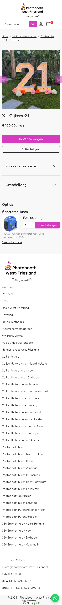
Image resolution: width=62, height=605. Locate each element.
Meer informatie (12, 242)
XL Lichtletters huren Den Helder (22, 419)
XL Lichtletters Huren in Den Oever (23, 426)
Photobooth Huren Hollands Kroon (23, 509)
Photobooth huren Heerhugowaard (24, 482)
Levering (7, 315)
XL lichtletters (10, 356)
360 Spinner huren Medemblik (20, 544)
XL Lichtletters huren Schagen (20, 384)
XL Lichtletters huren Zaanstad (21, 412)
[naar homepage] (31, 11)
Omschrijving (16, 184)
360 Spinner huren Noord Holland (23, 523)
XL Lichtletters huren (24, 36)
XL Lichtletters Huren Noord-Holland (25, 363)
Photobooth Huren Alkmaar (19, 516)
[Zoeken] (33, 24)
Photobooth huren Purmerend (21, 475)
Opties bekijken (31, 149)
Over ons (7, 287)
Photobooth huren (13, 447)
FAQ (5, 301)
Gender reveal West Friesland (20, 349)
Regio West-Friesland (15, 308)
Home (5, 36)
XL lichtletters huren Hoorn (18, 370)
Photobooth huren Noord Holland (23, 454)
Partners (7, 294)
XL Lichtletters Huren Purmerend (22, 398)
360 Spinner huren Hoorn (17, 530)
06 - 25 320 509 (13, 560)
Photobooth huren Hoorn (18, 461)
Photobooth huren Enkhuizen (20, 489)
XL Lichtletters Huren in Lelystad (22, 433)
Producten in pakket (22, 166)
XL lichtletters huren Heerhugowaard (25, 391)
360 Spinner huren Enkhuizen (20, 537)
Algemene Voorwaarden (17, 328)
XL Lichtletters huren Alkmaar (20, 440)
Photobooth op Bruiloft (17, 495)
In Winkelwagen (31, 139)
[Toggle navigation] (57, 24)
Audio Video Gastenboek (17, 342)
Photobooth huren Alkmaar (19, 468)
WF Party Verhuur (13, 335)
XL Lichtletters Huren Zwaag (19, 405)
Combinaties (47, 36)
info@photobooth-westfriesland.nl (25, 567)
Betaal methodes (13, 321)
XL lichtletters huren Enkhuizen (21, 377)
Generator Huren (15, 212)
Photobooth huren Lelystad (19, 502)
